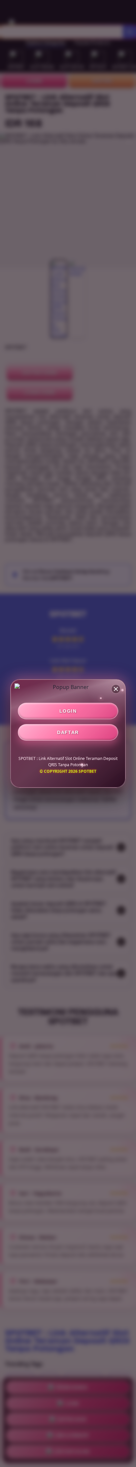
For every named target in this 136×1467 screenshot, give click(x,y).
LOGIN (68, 711)
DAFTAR (68, 732)
